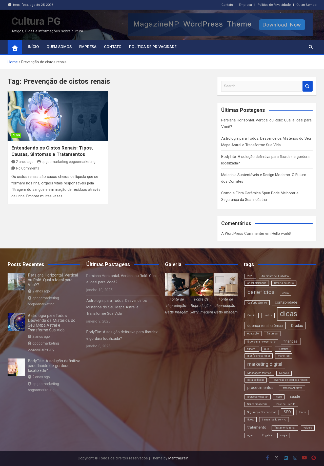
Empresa (245, 5)
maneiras (284, 355)
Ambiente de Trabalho (275, 276)
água (250, 435)
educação (253, 333)
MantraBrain (178, 458)
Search (307, 86)
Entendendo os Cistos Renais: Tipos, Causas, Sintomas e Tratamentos (52, 151)
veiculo (307, 427)
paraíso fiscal (255, 380)
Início (33, 47)
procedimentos (260, 387)
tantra (302, 412)
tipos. (250, 419)
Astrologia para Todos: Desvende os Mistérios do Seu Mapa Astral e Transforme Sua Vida (51, 323)
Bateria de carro (284, 283)
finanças (291, 341)
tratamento (256, 427)
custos (268, 315)
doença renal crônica (265, 325)
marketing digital (264, 364)
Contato (227, 5)
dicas (288, 313)
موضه (283, 435)
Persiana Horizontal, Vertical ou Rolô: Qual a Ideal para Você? (53, 280)
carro (285, 293)
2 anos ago (24, 162)
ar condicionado (256, 283)
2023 (250, 276)
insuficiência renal (258, 355)
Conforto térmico (257, 302)
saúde (295, 396)
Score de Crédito (285, 404)
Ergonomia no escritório (261, 341)
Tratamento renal (284, 427)
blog (16, 135)
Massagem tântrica (259, 373)
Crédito (251, 315)
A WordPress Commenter (242, 233)
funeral (251, 349)
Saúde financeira (257, 404)
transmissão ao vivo (274, 419)
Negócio (284, 373)
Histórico (283, 349)
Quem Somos (306, 5)
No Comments (27, 168)
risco (279, 396)
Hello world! (281, 233)
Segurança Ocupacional (261, 412)
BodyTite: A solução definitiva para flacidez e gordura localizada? (54, 365)
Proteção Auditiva (291, 388)
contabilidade (286, 302)
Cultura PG (35, 21)
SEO (287, 412)
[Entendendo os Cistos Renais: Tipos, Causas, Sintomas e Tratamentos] (58, 116)
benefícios (260, 292)
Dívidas (297, 325)
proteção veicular (257, 396)
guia (267, 349)
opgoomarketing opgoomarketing (68, 162)
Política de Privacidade (274, 5)
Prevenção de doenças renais (290, 380)
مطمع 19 (266, 435)
